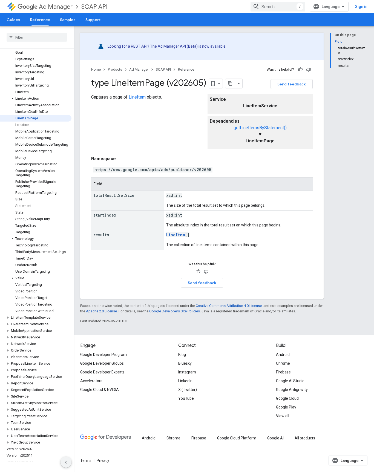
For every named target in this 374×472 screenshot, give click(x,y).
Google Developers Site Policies (174, 311)
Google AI (275, 438)
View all (282, 416)
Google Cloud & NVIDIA (99, 389)
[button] (35, 98)
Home (96, 69)
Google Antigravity (292, 389)
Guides (13, 19)
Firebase (283, 372)
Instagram (187, 372)
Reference (40, 19)
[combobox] (278, 6)
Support (92, 19)
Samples (68, 19)
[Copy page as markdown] (230, 83)
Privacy (103, 460)
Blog (182, 354)
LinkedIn (185, 381)
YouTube (186, 398)
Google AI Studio (290, 381)
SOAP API (94, 6)
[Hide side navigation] (66, 462)
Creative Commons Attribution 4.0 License (229, 306)
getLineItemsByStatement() (260, 127)
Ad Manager (56, 6)
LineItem (137, 97)
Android (283, 354)
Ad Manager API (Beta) (178, 46)
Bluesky (185, 363)
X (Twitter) (187, 389)
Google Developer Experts (102, 372)
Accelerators (91, 381)
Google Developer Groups (102, 363)
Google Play (286, 407)
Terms (85, 460)
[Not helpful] (308, 69)
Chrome (283, 363)
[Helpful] (300, 69)
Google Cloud (287, 398)
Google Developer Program (103, 354)
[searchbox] (37, 37)
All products (305, 438)
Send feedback (291, 84)
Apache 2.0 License (101, 311)
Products (115, 69)
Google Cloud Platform (236, 438)
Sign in (361, 6)
